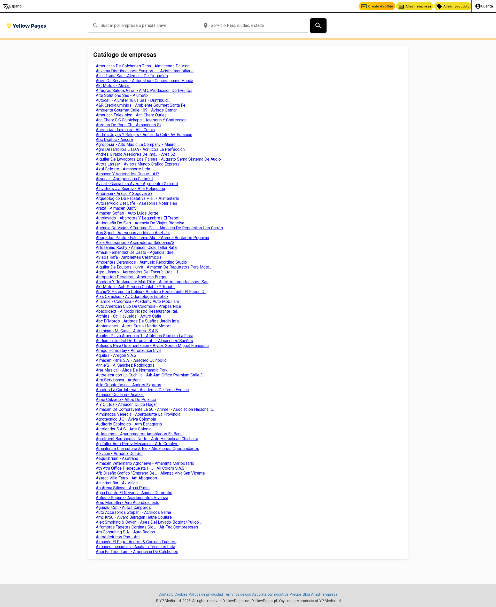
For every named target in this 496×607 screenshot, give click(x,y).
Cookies (181, 594)
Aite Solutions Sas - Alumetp (122, 95)
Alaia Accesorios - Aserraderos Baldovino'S (135, 242)
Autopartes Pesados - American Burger (131, 276)
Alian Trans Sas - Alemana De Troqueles (132, 75)
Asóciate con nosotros (270, 594)
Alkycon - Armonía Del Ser (119, 453)
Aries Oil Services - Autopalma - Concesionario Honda (144, 80)
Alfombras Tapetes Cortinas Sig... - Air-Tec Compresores (147, 527)
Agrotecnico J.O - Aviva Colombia (126, 419)
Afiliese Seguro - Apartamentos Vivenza (132, 497)
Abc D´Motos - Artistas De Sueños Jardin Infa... (138, 321)
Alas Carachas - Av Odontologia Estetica (132, 296)
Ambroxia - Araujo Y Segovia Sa (124, 193)
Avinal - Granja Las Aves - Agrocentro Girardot (137, 183)
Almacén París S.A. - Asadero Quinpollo (131, 360)
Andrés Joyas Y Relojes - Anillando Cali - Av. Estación (144, 134)
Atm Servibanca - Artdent (118, 379)
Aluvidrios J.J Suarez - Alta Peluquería (130, 188)
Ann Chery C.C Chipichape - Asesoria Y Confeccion (141, 119)
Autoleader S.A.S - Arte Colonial (124, 429)
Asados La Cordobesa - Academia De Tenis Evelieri (142, 389)
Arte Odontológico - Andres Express (128, 384)
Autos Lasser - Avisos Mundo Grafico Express (138, 164)
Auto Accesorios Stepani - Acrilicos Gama (133, 512)
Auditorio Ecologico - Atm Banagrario (129, 424)
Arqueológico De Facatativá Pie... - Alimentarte (137, 198)
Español (12, 6)
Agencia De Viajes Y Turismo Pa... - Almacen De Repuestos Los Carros (159, 227)
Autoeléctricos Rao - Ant (118, 536)
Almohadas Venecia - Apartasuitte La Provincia (138, 414)
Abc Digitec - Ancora (114, 139)
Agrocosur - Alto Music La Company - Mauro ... (137, 144)
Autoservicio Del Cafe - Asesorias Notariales (136, 203)
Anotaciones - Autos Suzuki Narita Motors (134, 326)
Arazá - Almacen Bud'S (116, 208)
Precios (296, 594)
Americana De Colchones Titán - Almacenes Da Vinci (143, 66)
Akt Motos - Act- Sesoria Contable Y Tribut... (135, 286)
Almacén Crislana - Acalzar (120, 394)
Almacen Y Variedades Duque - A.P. (127, 173)
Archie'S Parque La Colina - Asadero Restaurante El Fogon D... (151, 291)
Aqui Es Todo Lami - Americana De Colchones (137, 551)
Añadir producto (452, 6)
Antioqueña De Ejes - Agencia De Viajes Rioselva (140, 222)
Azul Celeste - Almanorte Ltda (123, 169)
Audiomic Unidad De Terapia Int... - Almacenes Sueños (144, 340)
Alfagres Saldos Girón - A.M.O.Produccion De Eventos (144, 90)
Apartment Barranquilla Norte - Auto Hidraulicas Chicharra (147, 438)
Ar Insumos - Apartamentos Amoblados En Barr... (139, 433)
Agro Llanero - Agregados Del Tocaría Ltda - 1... (138, 272)
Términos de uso (237, 594)
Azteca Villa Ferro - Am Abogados (126, 478)
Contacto (166, 594)
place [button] (206, 25)
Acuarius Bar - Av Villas (117, 482)
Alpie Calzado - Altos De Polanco (126, 399)
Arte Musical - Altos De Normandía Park (132, 370)
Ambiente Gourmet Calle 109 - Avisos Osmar (136, 110)
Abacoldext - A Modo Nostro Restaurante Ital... (137, 311)
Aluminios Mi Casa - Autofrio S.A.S (127, 330)
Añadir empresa (414, 6)
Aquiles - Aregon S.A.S (116, 355)
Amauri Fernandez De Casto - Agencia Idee (135, 252)
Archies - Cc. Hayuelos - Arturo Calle (128, 316)
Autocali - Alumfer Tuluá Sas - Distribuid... (133, 100)
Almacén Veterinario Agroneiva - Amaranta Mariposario (145, 463)
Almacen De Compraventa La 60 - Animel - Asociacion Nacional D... (155, 409)
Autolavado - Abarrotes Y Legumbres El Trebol (137, 218)
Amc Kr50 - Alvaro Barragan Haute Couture (134, 517)
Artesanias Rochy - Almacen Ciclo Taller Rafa (136, 247)
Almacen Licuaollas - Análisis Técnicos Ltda (135, 546)
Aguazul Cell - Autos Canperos (123, 507)
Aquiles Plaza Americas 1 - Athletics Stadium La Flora (144, 335)
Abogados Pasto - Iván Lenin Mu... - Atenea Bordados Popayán (152, 237)
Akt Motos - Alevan (113, 85)
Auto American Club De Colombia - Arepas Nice (138, 306)
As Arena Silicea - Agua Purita (123, 487)
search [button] (95, 25)
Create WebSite (377, 6)
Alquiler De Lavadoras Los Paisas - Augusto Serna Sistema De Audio (158, 159)
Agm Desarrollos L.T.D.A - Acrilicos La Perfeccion (140, 149)
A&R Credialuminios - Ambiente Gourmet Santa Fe (140, 105)
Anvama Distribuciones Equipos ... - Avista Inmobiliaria (144, 70)
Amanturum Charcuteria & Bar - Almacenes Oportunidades (147, 448)
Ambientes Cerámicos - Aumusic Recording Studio (141, 262)
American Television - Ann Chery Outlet (131, 115)
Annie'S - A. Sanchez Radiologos (125, 365)
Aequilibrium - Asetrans (117, 458)
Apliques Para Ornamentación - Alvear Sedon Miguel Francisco (152, 345)
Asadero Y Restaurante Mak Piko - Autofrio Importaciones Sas (152, 281)
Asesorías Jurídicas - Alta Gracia (125, 129)
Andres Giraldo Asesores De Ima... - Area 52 (135, 154)
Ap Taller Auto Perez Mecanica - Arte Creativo (137, 443)
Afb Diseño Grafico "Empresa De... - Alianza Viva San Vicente (150, 473)
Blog (306, 594)
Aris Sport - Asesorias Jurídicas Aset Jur (133, 232)
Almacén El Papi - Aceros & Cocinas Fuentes (136, 541)
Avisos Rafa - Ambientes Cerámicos (128, 257)
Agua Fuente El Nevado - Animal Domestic (134, 492)
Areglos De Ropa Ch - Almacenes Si (128, 124)
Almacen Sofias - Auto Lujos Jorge (127, 213)
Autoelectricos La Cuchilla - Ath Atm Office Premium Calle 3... (150, 375)
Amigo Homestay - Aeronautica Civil (128, 350)
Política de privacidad (206, 594)
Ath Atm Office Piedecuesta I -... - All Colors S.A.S (140, 468)
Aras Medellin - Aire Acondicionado (127, 502)
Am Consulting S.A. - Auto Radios (125, 532)
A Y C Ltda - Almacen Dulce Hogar (126, 404)
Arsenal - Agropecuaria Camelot (124, 178)
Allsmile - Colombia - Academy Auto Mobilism (137, 301)
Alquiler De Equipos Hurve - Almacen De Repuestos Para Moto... (154, 267)
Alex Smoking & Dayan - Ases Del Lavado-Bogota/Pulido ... (149, 522)
